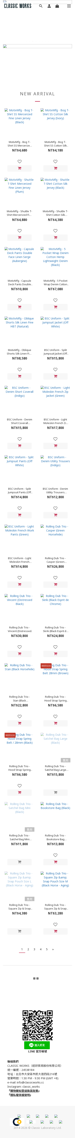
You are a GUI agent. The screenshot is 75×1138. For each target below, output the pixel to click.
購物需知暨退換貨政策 (24, 1091)
